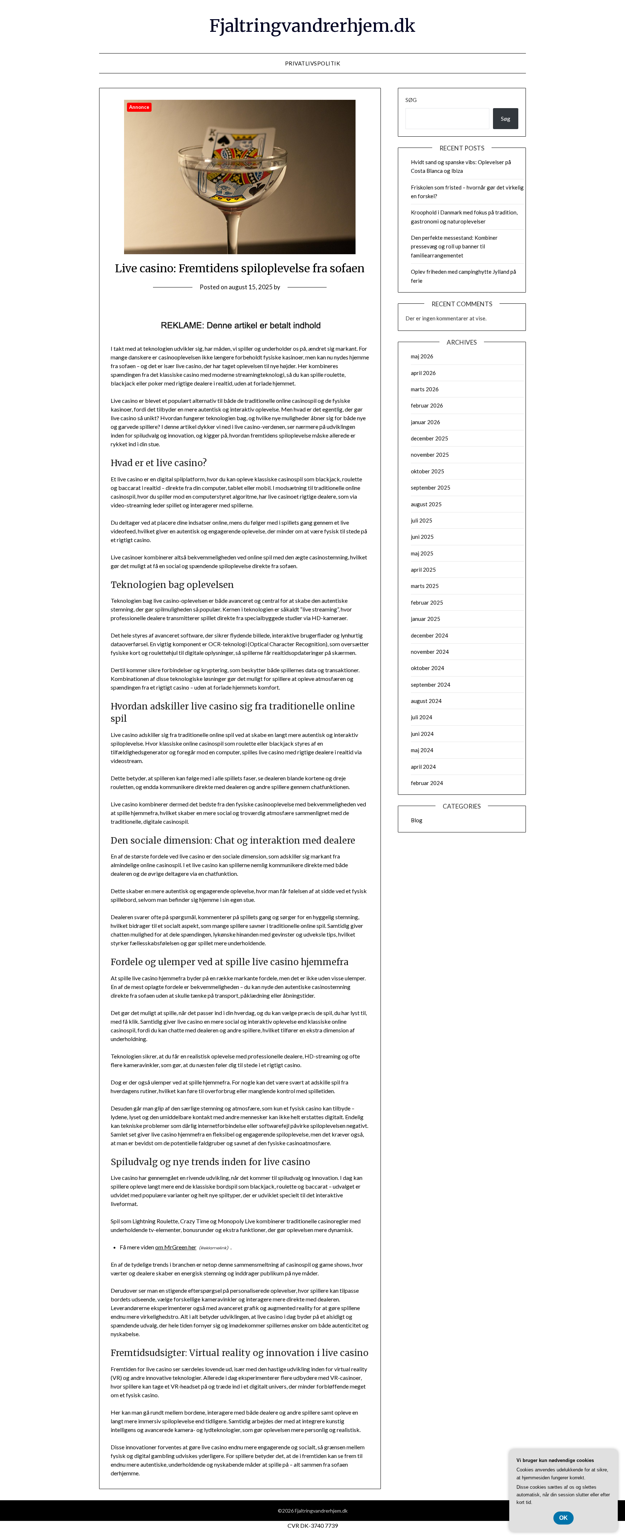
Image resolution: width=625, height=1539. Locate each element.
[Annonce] (240, 251)
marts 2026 (425, 389)
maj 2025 (422, 553)
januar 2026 (425, 422)
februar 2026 (427, 405)
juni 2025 (422, 536)
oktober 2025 (427, 471)
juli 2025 (421, 520)
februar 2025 (427, 602)
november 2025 (430, 454)
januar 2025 (425, 618)
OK (563, 1518)
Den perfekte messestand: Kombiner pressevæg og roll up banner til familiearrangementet (454, 246)
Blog (416, 820)
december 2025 (429, 438)
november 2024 (430, 651)
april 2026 (423, 373)
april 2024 (423, 766)
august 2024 (426, 701)
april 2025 (423, 569)
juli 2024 (421, 717)
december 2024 (429, 635)
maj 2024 (422, 750)
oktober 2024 (427, 668)
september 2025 (430, 487)
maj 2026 (422, 356)
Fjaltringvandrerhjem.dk (312, 26)
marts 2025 (425, 586)
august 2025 (426, 504)
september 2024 (430, 684)
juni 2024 (422, 733)
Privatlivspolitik (312, 63)
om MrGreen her (175, 1247)
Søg (411, 100)
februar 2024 (427, 783)
